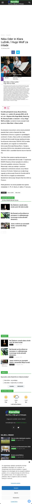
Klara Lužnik (11, 192)
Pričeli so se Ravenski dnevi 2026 (20, 446)
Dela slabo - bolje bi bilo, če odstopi (13, 382)
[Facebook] (13, 427)
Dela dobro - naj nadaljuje (10, 380)
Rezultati (20, 386)
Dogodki (8, 35)
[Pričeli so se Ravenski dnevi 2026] (5, 449)
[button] (29, 462)
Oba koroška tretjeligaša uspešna (20, 438)
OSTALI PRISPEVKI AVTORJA (10, 200)
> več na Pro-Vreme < (16, 404)
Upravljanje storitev (15, 483)
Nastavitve (16, 497)
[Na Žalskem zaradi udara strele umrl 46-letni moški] (5, 207)
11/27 (26, 401)
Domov (3, 35)
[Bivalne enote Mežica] (5, 457)
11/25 (5, 401)
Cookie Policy (14, 501)
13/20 (15, 401)
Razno (2, 209)
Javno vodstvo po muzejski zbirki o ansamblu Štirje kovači (20, 226)
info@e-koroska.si (21, 422)
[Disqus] (16, 260)
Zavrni (16, 493)
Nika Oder (17, 192)
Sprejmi (16, 488)
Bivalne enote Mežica (17, 455)
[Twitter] (18, 427)
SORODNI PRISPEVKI (7, 198)
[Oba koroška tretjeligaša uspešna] (5, 440)
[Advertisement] (16, 16)
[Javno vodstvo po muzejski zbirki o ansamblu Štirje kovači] (5, 226)
